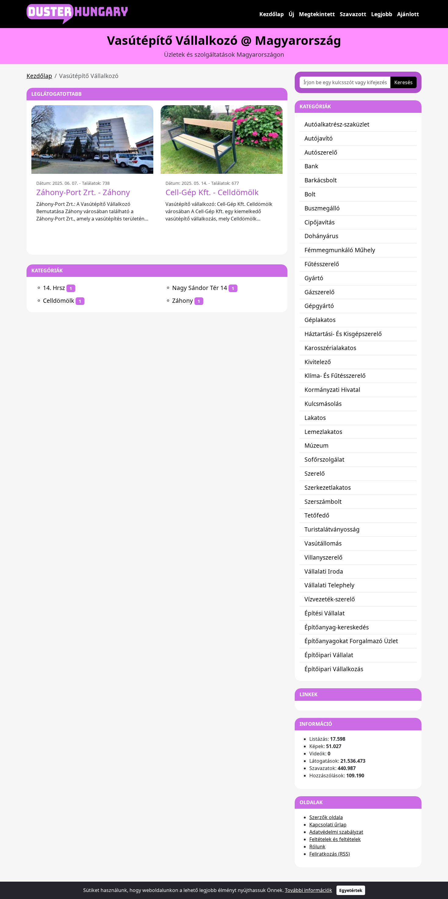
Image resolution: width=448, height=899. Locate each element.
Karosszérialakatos (330, 348)
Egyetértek (350, 890)
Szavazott (353, 14)
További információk (308, 890)
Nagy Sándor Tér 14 (199, 288)
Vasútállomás (323, 543)
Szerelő (314, 473)
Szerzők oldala (326, 817)
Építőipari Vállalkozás (333, 669)
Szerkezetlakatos (327, 487)
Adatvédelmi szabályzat (336, 832)
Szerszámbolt (323, 501)
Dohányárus (321, 236)
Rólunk (317, 846)
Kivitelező (317, 362)
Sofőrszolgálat (324, 459)
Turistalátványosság (332, 529)
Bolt (309, 194)
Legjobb (381, 14)
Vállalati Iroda (323, 571)
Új (291, 14)
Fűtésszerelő (321, 264)
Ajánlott (408, 14)
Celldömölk (58, 300)
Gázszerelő (319, 292)
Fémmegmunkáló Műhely (339, 250)
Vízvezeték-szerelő (329, 599)
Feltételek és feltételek (335, 839)
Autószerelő (320, 152)
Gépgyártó (319, 306)
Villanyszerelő (323, 557)
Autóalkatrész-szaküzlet (336, 124)
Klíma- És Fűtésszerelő (335, 375)
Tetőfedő (316, 515)
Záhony (182, 300)
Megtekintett (317, 14)
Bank (311, 166)
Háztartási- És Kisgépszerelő (343, 334)
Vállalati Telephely (329, 585)
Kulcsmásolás (323, 403)
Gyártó (313, 278)
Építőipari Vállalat (328, 655)
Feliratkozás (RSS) (329, 854)
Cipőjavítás (319, 222)
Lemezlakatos (323, 432)
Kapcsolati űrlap (328, 824)
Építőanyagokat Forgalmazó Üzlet (351, 641)
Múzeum (316, 445)
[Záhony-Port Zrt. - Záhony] (92, 139)
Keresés (403, 82)
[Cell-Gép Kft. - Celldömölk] (222, 139)
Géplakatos (320, 320)
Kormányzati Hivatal (332, 389)
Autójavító (318, 138)
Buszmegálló (322, 208)
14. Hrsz (54, 288)
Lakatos (315, 418)
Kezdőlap (271, 14)
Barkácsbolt (320, 180)
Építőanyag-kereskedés (336, 627)
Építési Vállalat (324, 613)
